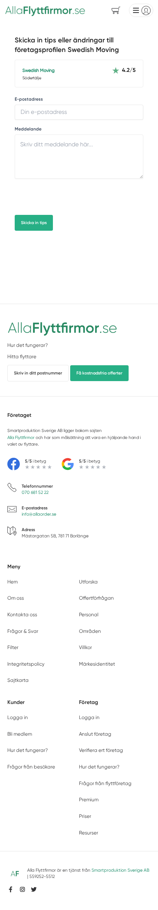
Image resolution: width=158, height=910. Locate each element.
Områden (90, 631)
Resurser (88, 833)
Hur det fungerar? (27, 345)
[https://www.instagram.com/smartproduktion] (22, 889)
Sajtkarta (18, 680)
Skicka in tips (34, 222)
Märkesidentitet (97, 664)
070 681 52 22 (35, 492)
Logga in (17, 717)
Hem (12, 582)
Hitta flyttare (21, 356)
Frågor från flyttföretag (105, 783)
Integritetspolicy (25, 664)
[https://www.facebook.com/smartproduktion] (10, 889)
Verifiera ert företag (101, 750)
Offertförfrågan (96, 598)
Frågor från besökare (31, 767)
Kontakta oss (22, 614)
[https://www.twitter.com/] (33, 889)
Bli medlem (19, 734)
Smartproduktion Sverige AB (120, 870)
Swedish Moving (38, 70)
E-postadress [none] (29, 99)
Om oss (15, 598)
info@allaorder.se (39, 514)
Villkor (85, 647)
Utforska (88, 582)
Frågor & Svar (22, 631)
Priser (85, 816)
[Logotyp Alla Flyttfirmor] (62, 328)
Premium (88, 799)
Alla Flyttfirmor (21, 437)
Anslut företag (95, 734)
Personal (88, 614)
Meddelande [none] (28, 129)
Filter (12, 647)
